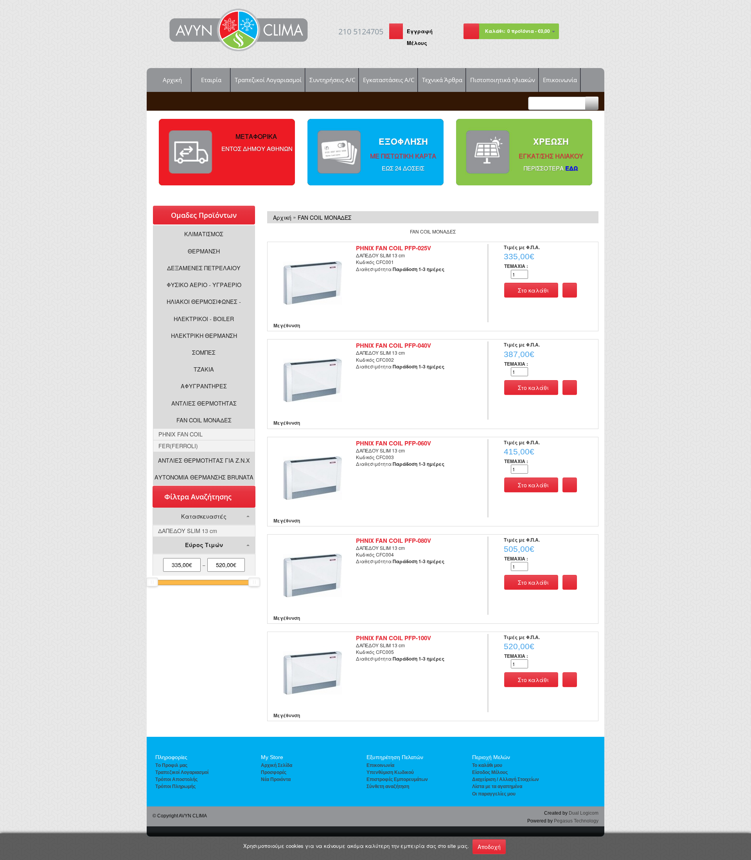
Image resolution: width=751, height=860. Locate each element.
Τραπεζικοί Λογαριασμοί (268, 80)
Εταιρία (211, 80)
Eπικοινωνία (380, 765)
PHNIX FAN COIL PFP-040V (393, 345)
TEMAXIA (516, 266)
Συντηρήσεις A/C (332, 80)
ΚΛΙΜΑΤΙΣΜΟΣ (203, 234)
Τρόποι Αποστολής (176, 779)
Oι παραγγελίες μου (494, 794)
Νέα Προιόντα (276, 779)
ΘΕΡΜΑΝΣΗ (204, 251)
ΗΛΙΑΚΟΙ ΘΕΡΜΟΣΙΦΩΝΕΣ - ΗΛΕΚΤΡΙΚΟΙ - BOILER (204, 309)
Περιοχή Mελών (491, 757)
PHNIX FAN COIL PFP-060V (393, 443)
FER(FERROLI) (178, 446)
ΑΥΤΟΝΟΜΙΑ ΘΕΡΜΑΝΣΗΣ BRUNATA (204, 477)
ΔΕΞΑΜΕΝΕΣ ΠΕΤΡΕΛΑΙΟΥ (204, 268)
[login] (396, 32)
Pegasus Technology (576, 821)
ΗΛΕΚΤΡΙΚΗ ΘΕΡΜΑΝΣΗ (204, 335)
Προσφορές (273, 772)
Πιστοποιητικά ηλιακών (502, 80)
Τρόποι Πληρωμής (175, 786)
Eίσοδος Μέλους (490, 772)
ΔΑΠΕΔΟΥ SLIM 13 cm (187, 530)
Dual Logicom (583, 813)
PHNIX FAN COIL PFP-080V (393, 540)
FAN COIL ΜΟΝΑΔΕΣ (204, 420)
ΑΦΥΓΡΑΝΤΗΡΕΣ (204, 386)
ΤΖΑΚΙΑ (204, 369)
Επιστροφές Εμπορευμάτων (397, 779)
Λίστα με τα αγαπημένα (497, 786)
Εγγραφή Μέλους (420, 37)
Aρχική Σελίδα (276, 765)
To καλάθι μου (487, 765)
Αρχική (172, 80)
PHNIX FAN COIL (180, 434)
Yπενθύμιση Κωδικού (390, 772)
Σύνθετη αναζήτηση (388, 786)
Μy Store (272, 757)
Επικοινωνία (560, 80)
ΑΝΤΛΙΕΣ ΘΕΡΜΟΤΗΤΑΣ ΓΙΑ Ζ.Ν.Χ (204, 460)
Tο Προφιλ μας (171, 765)
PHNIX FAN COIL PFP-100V (393, 638)
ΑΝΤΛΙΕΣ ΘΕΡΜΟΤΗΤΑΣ (204, 403)
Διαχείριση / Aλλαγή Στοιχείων (505, 779)
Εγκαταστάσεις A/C (388, 80)
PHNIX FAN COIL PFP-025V (393, 248)
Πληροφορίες (171, 757)
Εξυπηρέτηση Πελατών (395, 757)
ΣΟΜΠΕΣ (204, 352)
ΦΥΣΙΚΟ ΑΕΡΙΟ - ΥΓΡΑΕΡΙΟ (204, 284)
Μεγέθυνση (286, 325)
